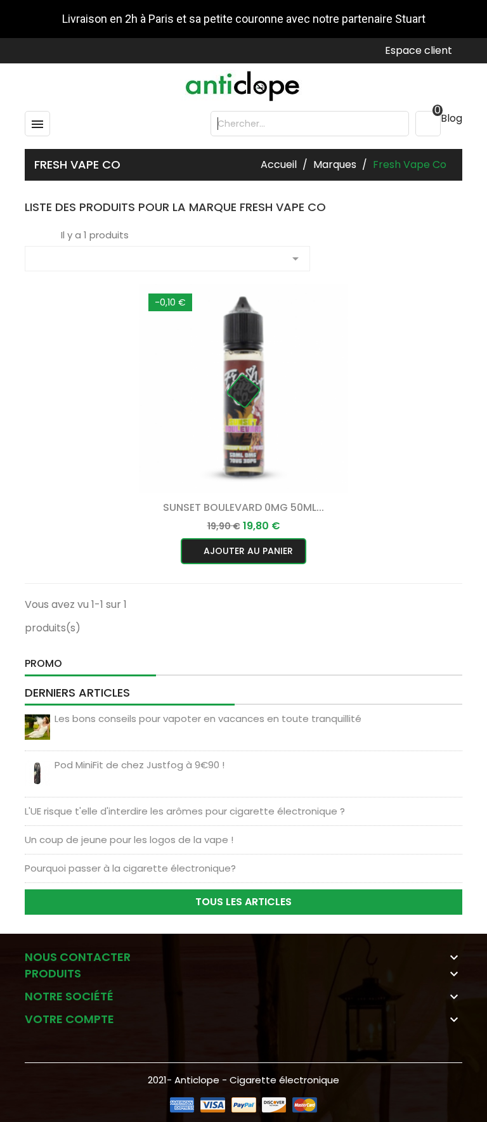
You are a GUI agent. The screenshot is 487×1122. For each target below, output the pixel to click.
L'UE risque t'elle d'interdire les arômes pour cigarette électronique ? (185, 811)
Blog (451, 118)
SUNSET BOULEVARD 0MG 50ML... (243, 507)
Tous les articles (243, 901)
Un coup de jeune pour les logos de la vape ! (129, 839)
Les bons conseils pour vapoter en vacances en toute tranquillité (208, 718)
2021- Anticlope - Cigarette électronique (243, 1080)
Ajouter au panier (247, 551)
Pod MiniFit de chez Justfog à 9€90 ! (139, 764)
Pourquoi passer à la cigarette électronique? (130, 868)
